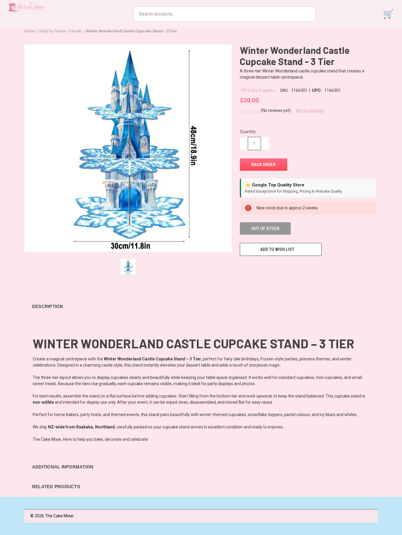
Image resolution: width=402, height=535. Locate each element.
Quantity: (248, 131)
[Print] (265, 267)
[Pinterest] (286, 267)
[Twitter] (275, 267)
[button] (308, 110)
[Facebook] (243, 267)
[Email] (254, 267)
